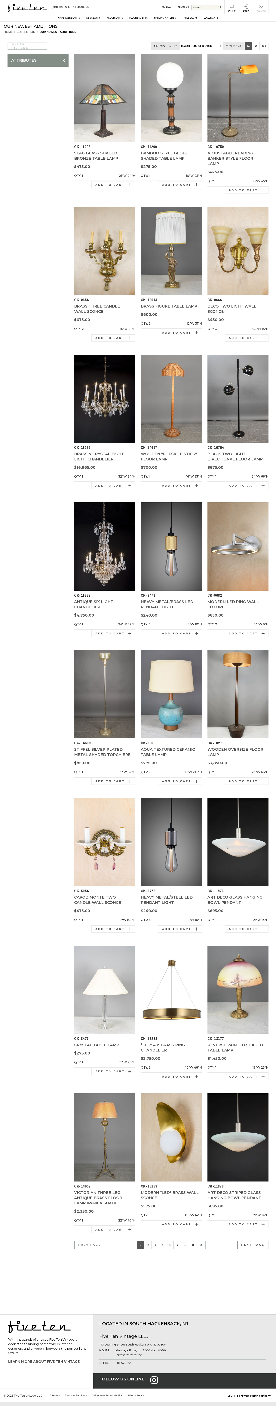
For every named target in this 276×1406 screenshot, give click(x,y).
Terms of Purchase (76, 1395)
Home (8, 32)
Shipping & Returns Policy (107, 1395)
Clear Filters (20, 46)
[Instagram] (154, 1382)
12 (201, 1245)
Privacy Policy (135, 1395)
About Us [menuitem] (183, 7)
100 (264, 46)
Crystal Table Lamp (96, 1045)
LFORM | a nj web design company (249, 1395)
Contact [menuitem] (167, 7)
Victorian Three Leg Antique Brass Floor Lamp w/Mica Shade (98, 1197)
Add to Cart (110, 185)
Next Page (252, 1245)
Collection (26, 32)
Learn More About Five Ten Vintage (44, 1362)
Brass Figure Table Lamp (169, 306)
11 (193, 1245)
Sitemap (55, 1395)
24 (248, 46)
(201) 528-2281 (61, 7)
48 (255, 46)
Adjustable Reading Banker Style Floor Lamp (230, 158)
